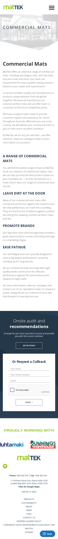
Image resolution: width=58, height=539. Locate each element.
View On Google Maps (29, 486)
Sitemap (29, 532)
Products (29, 499)
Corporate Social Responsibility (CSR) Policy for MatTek (29, 526)
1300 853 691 (41, 475)
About (29, 506)
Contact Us (29, 517)
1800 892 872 (22, 475)
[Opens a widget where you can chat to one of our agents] (47, 534)
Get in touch (29, 345)
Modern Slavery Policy (29, 521)
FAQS (29, 514)
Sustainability (29, 503)
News (29, 510)
